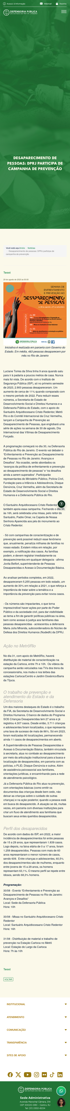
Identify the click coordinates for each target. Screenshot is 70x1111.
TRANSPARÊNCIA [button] (17, 1043)
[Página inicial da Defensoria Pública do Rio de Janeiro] (20, 11)
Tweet (7, 272)
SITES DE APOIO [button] (16, 1055)
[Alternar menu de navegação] (64, 11)
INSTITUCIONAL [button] (16, 1004)
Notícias (31, 247)
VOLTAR (8, 979)
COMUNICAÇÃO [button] (16, 1030)
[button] (61, 504)
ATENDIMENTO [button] (15, 1017)
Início (22, 247)
